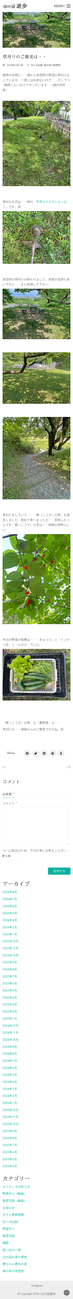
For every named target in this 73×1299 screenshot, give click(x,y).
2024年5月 (10, 1075)
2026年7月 (10, 899)
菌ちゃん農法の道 (15, 1264)
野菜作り (9, 1229)
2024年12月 (11, 1026)
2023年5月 (10, 1159)
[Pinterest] (52, 753)
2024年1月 (10, 1103)
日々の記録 (37, 65)
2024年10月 (11, 1040)
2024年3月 (10, 1089)
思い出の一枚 (12, 1250)
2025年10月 (11, 955)
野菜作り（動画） (15, 1193)
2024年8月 (10, 1054)
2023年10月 (11, 1124)
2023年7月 (10, 1145)
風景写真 (9, 1236)
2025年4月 (10, 997)
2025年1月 (10, 1018)
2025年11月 (10, 948)
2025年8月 (10, 969)
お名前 (8, 794)
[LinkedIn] (44, 753)
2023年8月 (10, 1138)
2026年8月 (10, 892)
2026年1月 (10, 934)
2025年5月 (10, 990)
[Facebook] (27, 753)
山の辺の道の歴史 (15, 1257)
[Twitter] (35, 753)
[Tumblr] (61, 753)
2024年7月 (10, 1061)
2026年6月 (10, 906)
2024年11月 (10, 1032)
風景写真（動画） (15, 1201)
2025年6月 (10, 983)
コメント (10, 803)
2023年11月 (10, 1117)
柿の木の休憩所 (52, 65)
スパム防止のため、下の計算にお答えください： (36, 850)
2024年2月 (10, 1096)
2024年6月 (10, 1068)
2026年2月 (10, 927)
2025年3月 (10, 1004)
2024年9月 (10, 1047)
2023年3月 (10, 1166)
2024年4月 (10, 1082)
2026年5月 (10, 913)
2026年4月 (10, 920)
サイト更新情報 (13, 1215)
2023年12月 (11, 1110)
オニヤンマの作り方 (16, 1187)
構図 (6, 1243)
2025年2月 (10, 1011)
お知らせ (9, 1208)
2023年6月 (10, 1152)
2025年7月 (10, 976)
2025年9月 (10, 962)
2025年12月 (11, 941)
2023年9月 (10, 1131)
